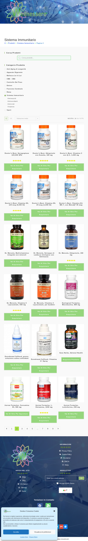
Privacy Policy (33, 537)
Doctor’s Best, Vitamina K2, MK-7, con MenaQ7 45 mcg (71, 204)
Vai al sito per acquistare (71, 213)
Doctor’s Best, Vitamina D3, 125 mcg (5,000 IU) (17, 204)
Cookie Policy (24, 537)
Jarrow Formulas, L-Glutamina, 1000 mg (44, 406)
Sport (9, 110)
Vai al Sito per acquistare (44, 167)
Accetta (16, 532)
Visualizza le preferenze (42, 532)
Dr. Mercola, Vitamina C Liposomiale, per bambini (44, 304)
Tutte (82, 118)
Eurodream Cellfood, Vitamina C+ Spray (44, 360)
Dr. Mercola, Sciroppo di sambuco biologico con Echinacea (44, 255)
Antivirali (11, 104)
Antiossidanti (13, 101)
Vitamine (11, 107)
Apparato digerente (14, 72)
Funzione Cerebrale (15, 89)
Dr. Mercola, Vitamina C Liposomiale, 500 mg (17, 304)
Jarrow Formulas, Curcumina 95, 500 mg (17, 406)
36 (78, 118)
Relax (9, 92)
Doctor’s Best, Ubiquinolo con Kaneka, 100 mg (44, 154)
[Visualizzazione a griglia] (6, 118)
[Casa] (5, 43)
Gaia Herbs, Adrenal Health (71, 353)
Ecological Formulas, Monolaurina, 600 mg (71, 304)
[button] (54, 511)
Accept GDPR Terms (66, 483)
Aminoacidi (12, 98)
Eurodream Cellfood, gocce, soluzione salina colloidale (17, 357)
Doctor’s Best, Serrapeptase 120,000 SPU (17, 154)
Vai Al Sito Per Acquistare (17, 167)
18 (75, 118)
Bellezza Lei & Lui (14, 75)
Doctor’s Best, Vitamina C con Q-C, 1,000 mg (71, 154)
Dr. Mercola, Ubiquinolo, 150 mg (71, 254)
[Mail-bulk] (48, 505)
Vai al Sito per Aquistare (17, 414)
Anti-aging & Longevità (16, 69)
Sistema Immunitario (15, 95)
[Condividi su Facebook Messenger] (65, 526)
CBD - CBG (11, 79)
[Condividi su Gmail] (61, 526)
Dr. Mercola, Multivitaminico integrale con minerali (17, 254)
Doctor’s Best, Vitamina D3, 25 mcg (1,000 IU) (44, 204)
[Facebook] (40, 505)
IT (66, 490)
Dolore (9, 85)
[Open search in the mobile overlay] (44, 58)
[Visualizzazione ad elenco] (11, 118)
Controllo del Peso (14, 82)
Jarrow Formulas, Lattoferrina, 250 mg (71, 406)
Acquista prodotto (71, 359)
